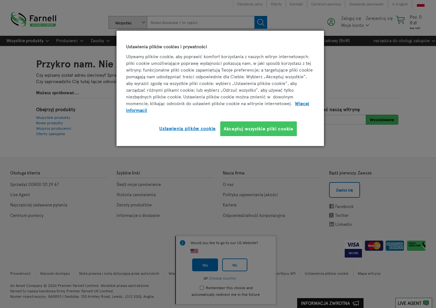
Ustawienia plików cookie (187, 128)
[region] (220, 88)
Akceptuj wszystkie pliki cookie (258, 129)
